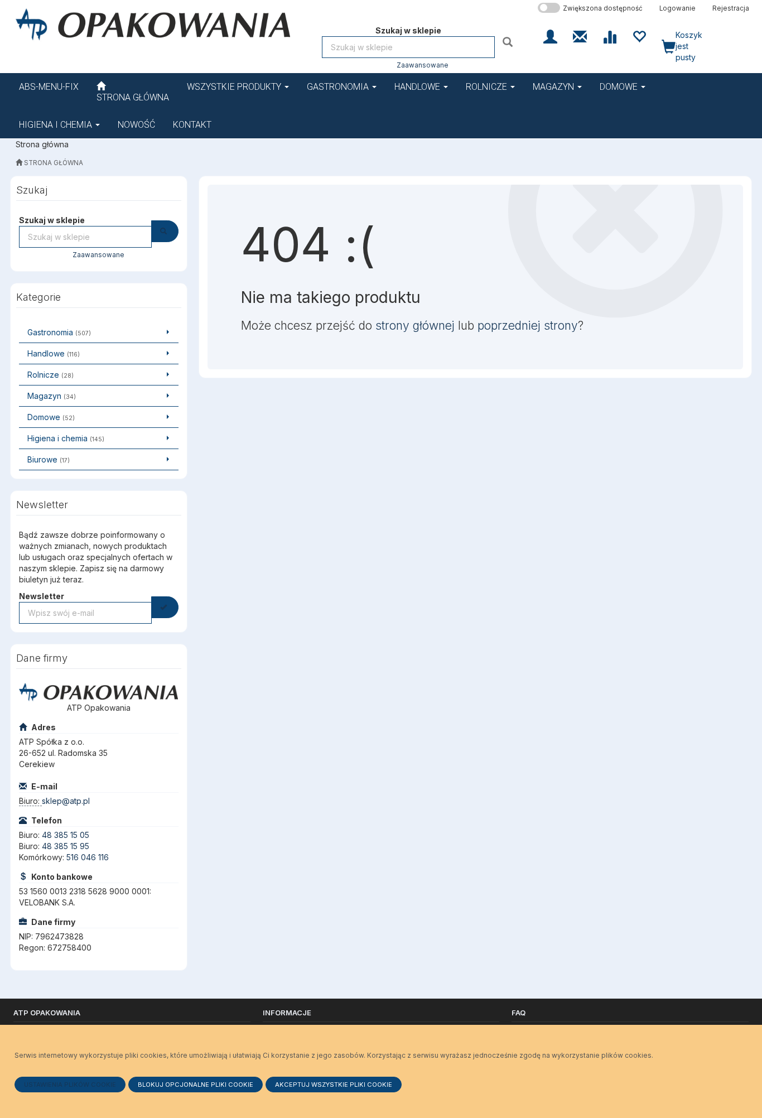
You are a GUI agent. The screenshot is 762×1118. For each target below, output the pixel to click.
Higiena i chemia (56, 124)
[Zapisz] (165, 607)
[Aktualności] (580, 35)
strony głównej (415, 325)
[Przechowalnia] (639, 35)
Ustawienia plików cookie (70, 1084)
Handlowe (418, 86)
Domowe (620, 86)
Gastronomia (339, 86)
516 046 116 (87, 857)
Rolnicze (487, 86)
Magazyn (554, 86)
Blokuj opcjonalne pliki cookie (195, 1084)
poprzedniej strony (528, 325)
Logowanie (677, 8)
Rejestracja (730, 8)
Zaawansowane (422, 65)
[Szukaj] (509, 41)
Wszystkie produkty (235, 86)
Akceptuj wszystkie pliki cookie (333, 1084)
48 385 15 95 (65, 846)
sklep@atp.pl (66, 801)
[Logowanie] (550, 35)
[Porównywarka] (609, 35)
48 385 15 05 (65, 835)
